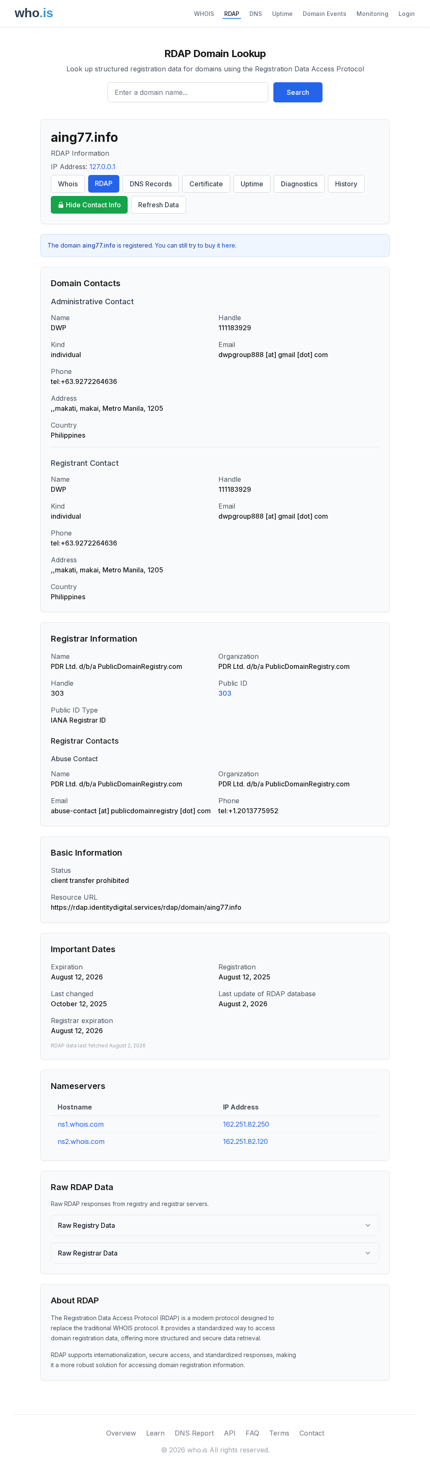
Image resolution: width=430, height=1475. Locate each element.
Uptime (282, 13)
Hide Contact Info (93, 205)
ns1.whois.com (81, 1124)
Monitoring (372, 13)
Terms (279, 1433)
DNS (255, 13)
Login (407, 13)
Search (298, 92)
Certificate (206, 184)
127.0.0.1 (102, 166)
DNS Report (194, 1433)
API (230, 1433)
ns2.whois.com (81, 1141)
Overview (121, 1433)
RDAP (231, 13)
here (228, 245)
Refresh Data (158, 205)
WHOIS (204, 13)
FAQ (252, 1433)
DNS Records (151, 184)
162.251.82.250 (246, 1124)
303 (224, 693)
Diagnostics (299, 184)
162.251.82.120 (245, 1141)
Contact (311, 1433)
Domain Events (324, 13)
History (346, 184)
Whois (68, 184)
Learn (155, 1433)
